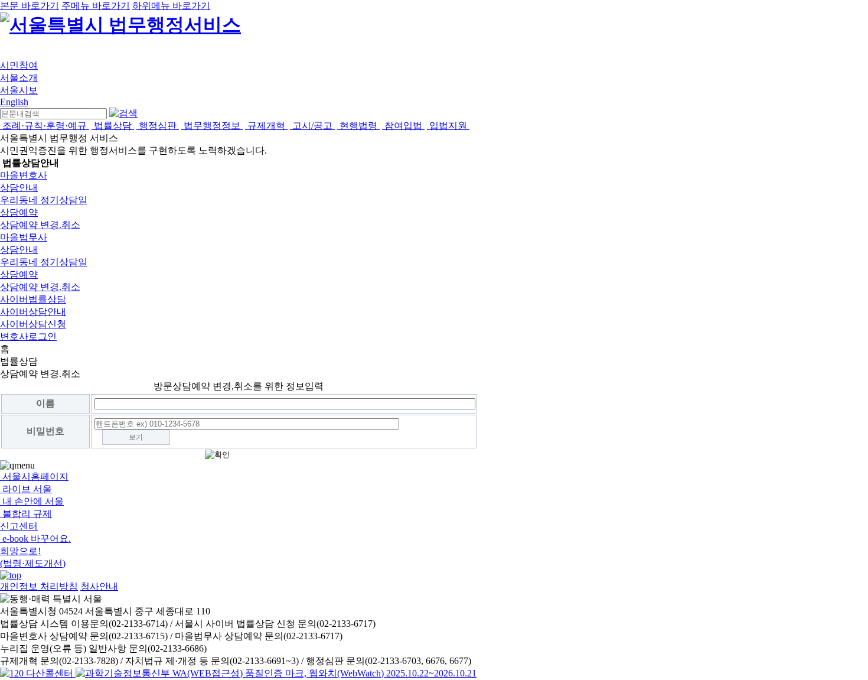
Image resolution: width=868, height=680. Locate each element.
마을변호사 (23, 175)
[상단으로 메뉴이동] (10, 575)
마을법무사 (23, 237)
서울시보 (19, 90)
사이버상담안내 (33, 312)
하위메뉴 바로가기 (171, 6)
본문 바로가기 (29, 6)
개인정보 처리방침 (39, 586)
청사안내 (99, 586)
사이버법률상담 (33, 299)
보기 (136, 437)
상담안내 (19, 188)
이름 (45, 403)
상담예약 (19, 212)
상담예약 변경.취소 (40, 225)
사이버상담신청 (33, 324)
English (14, 102)
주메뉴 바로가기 (95, 6)
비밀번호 (45, 431)
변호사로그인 (28, 336)
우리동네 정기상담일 (43, 200)
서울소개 (19, 78)
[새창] (276, 673)
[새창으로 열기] (38, 673)
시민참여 (19, 65)
